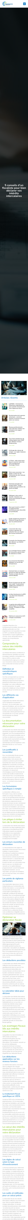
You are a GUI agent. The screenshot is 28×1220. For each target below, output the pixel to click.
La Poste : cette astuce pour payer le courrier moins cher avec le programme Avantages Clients (17, 463)
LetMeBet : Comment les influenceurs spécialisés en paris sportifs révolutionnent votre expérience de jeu (17, 406)
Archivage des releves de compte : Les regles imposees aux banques (17, 452)
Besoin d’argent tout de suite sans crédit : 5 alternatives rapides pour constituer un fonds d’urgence (17, 585)
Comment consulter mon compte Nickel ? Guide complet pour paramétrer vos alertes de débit (17, 486)
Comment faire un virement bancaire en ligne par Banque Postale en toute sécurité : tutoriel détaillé (17, 573)
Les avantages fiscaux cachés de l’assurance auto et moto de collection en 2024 (17, 552)
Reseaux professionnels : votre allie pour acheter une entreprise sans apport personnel (16, 429)
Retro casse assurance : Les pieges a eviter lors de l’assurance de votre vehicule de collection (17, 474)
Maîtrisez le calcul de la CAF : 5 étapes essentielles (17, 616)
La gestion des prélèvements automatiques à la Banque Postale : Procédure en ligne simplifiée (17, 607)
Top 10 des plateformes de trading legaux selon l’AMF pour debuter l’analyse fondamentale (16, 441)
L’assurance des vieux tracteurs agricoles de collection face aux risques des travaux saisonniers (16, 531)
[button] (24, 4)
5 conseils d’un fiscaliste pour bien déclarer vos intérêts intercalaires (17, 542)
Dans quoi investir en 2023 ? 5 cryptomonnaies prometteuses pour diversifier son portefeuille (17, 509)
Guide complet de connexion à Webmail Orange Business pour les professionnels (17, 520)
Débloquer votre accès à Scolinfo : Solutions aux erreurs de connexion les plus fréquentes (17, 498)
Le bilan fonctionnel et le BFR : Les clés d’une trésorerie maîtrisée (17, 595)
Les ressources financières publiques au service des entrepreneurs (16, 562)
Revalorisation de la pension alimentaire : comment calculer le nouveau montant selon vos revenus (17, 418)
